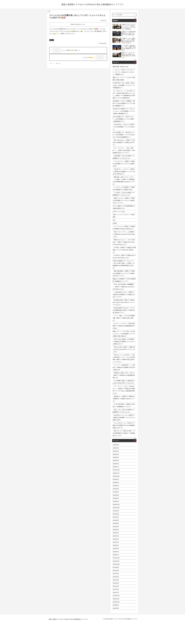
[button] (135, 14)
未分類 (52, 40)
